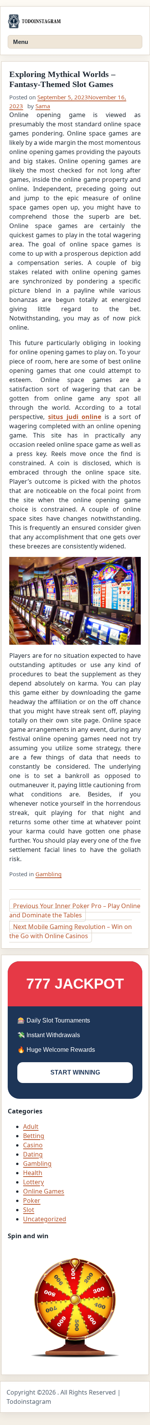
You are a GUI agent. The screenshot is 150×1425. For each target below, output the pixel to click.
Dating (33, 1154)
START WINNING (75, 1072)
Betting (33, 1136)
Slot (28, 1209)
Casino (33, 1145)
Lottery (33, 1182)
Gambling (48, 874)
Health (32, 1172)
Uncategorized (44, 1219)
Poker (31, 1200)
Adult (30, 1126)
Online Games (43, 1191)
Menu (20, 42)
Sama (42, 106)
